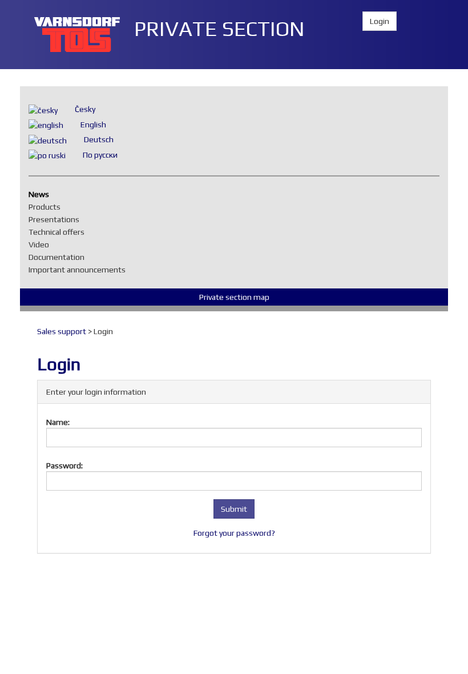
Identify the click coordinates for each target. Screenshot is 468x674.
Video (41, 244)
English (93, 124)
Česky (85, 109)
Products (47, 206)
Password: (64, 465)
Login (379, 21)
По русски (100, 154)
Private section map (234, 297)
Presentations (56, 219)
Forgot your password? (234, 532)
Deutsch (99, 139)
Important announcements (80, 269)
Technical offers (59, 231)
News (41, 194)
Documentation (59, 257)
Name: (58, 422)
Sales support (61, 331)
